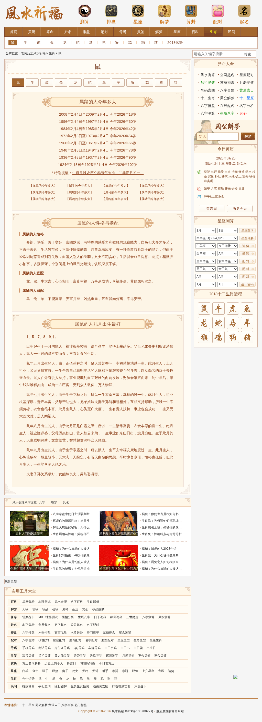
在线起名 (227, 106)
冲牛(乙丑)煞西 (214, 196)
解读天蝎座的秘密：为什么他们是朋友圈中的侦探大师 (89, 527)
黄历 (14, 663)
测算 (84, 21)
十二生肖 (208, 98)
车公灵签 (144, 655)
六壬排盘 (44, 632)
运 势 (245, 246)
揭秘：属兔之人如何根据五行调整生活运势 (171, 562)
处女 (75, 671)
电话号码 (44, 648)
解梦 (164, 21)
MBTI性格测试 (48, 617)
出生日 (151, 648)
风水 (66, 502)
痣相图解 (60, 686)
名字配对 (93, 625)
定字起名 (60, 625)
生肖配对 (75, 640)
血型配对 (107, 640)
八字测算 (148, 617)
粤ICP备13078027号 (139, 711)
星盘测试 (125, 632)
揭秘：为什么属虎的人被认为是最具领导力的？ (85, 548)
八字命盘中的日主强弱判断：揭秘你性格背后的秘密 (88, 514)
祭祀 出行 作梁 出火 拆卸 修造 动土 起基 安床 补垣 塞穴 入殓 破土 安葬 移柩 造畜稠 (229, 176)
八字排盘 (28, 632)
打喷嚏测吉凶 (121, 686)
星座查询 (247, 230)
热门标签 (80, 705)
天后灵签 (96, 655)
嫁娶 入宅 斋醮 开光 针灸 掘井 (224, 188)
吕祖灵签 (44, 655)
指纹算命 (28, 686)
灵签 (14, 655)
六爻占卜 (140, 686)
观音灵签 (11, 581)
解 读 (245, 253)
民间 (14, 686)
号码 (14, 648)
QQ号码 (79, 648)
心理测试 (44, 602)
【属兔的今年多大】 (152, 185)
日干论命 (100, 617)
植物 (55, 609)
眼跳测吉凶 (100, 686)
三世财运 (132, 617)
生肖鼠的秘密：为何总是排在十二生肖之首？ (83, 568)
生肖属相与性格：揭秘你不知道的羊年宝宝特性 (85, 534)
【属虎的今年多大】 (116, 185)
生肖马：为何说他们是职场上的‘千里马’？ (170, 521)
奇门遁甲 (93, 632)
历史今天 (240, 208)
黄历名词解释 (31, 663)
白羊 (25, 671)
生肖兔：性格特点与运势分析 (162, 534)
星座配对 (59, 640)
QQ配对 (43, 640)
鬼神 (65, 609)
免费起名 (44, 625)
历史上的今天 (54, 663)
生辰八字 (84, 617)
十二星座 (246, 98)
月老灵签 (128, 655)
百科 (14, 602)
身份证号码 (62, 648)
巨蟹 (55, 671)
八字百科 (77, 602)
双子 (45, 671)
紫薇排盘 (109, 632)
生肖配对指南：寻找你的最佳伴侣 (76, 555)
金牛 (35, 671)
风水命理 (60, 602)
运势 (171, 671)
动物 (35, 609)
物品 (45, 609)
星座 (138, 21)
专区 (161, 671)
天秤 (85, 671)
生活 (75, 609)
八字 (42, 502)
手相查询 (44, 686)
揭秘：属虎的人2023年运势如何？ (165, 548)
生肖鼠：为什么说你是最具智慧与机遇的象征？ (174, 555)
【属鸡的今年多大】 (79, 199)
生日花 (138, 648)
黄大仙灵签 (62, 655)
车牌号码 (94, 648)
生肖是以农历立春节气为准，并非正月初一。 (108, 173)
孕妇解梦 (98, 609)
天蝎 (95, 671)
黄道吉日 (246, 90)
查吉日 (211, 208)
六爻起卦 (77, 632)
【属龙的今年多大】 (43, 192)
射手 (105, 671)
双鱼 (135, 671)
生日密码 (110, 648)
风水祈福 (118, 711)
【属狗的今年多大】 (116, 199)
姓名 (14, 625)
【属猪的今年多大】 (152, 199)
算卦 (191, 21)
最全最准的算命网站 (170, 711)
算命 (14, 617)
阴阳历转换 (87, 663)
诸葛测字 (112, 655)
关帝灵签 (80, 655)
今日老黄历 (106, 663)
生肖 (52, 53)
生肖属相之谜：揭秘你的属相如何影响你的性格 (174, 527)
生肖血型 (140, 640)
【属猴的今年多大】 (43, 199)
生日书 (125, 648)
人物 (25, 609)
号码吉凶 (208, 90)
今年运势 (28, 678)
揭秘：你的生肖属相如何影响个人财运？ (169, 514)
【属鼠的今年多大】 (43, 185)
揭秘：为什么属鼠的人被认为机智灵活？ (169, 568)
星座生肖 (156, 640)
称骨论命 (116, 617)
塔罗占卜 (28, 617)
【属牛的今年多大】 (79, 185)
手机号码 (28, 648)
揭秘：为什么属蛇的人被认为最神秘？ (79, 562)
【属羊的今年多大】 (152, 192)
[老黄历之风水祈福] (34, 2)
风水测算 (164, 617)
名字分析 (28, 625)
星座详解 (247, 238)
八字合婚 (28, 640)
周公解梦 (227, 98)
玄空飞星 (60, 632)
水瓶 (125, 671)
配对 (217, 21)
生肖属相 (93, 602)
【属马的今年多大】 (116, 192)
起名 (244, 21)
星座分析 (28, 602)
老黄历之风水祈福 (33, 53)
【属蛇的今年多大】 (79, 192)
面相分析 (68, 617)
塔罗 (54, 502)
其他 (85, 609)
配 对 (245, 261)
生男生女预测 (80, 686)
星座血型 (123, 640)
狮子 (65, 671)
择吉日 (71, 663)
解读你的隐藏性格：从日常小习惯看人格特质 (83, 521)
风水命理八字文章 (25, 502)
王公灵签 (160, 655)
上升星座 (148, 671)
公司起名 (77, 625)
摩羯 (115, 671)
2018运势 (175, 43)
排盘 (111, 21)
